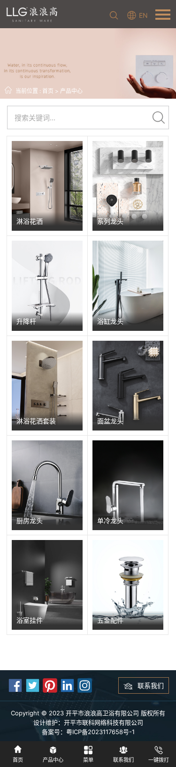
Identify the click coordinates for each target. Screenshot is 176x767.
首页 (48, 90)
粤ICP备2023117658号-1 (100, 732)
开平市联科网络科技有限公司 (103, 722)
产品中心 (71, 90)
